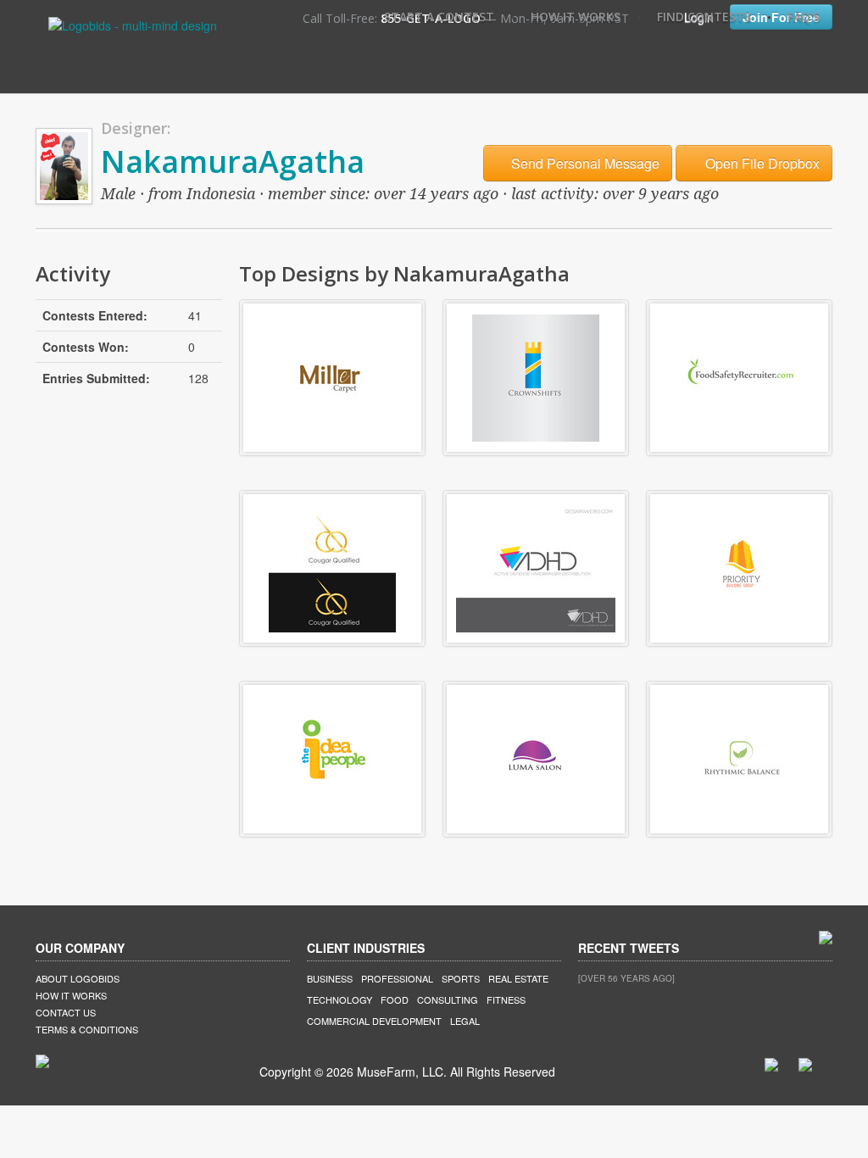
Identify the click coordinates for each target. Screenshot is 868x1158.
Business (330, 978)
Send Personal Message (583, 163)
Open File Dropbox (761, 163)
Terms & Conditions (87, 1029)
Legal (465, 1020)
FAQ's (803, 16)
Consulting (447, 999)
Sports (461, 978)
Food (395, 999)
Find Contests (704, 16)
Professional (397, 978)
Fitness (506, 999)
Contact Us (66, 1012)
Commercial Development (374, 1020)
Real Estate (518, 978)
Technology (339, 999)
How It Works (575, 16)
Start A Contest (439, 16)
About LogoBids (78, 978)
